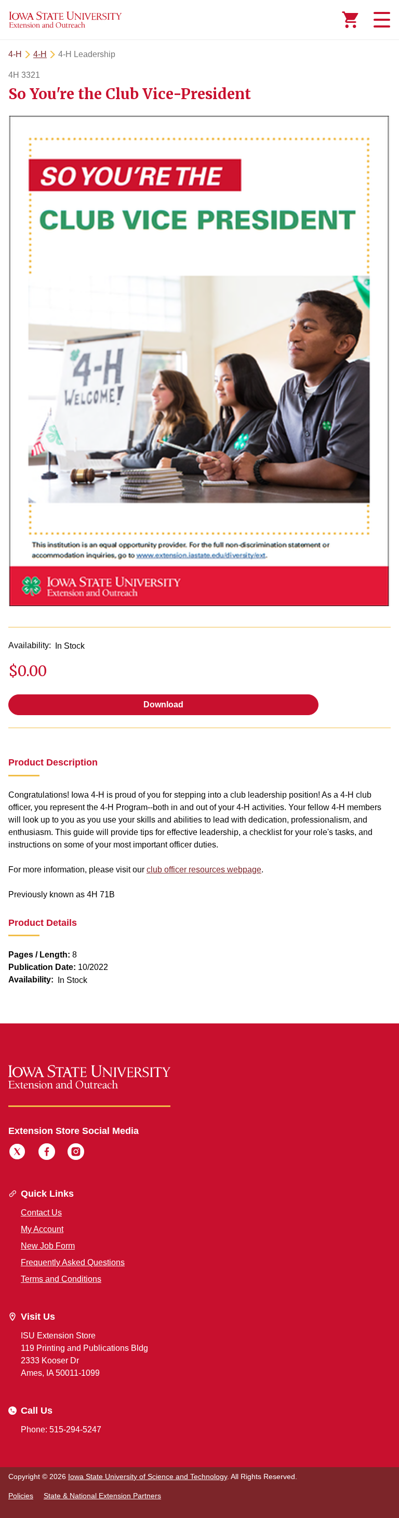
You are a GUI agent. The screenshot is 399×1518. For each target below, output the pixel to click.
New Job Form (48, 1245)
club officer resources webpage (204, 869)
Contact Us (41, 1212)
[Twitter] (17, 1153)
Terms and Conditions (61, 1279)
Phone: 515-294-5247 (61, 1429)
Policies (20, 1496)
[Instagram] (76, 1153)
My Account (42, 1229)
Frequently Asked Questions (73, 1262)
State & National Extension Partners (102, 1496)
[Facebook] (46, 1153)
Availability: (29, 645)
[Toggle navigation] (380, 19)
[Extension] (65, 19)
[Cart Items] (350, 19)
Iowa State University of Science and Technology (147, 1476)
